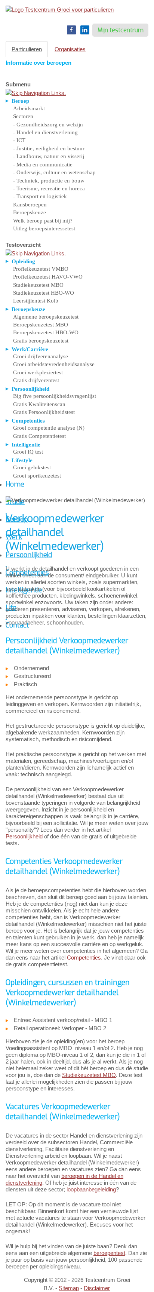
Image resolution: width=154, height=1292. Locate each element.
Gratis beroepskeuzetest (40, 341)
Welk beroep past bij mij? (43, 221)
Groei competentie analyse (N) (48, 428)
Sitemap (69, 1288)
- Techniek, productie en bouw (48, 181)
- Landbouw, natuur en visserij (48, 156)
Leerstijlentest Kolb (35, 301)
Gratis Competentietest (39, 436)
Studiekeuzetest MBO (38, 285)
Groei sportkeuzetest (37, 476)
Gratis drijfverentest (36, 380)
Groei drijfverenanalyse (40, 356)
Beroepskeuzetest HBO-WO (45, 332)
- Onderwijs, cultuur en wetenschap (54, 172)
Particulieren (27, 49)
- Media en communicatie (43, 165)
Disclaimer (97, 1288)
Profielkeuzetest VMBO (40, 269)
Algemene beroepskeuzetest (45, 317)
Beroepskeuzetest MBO (40, 325)
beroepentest (109, 1253)
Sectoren (23, 116)
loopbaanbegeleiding (91, 1189)
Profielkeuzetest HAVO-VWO (48, 277)
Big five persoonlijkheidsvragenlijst (54, 396)
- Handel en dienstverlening (45, 132)
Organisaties (70, 49)
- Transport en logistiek (40, 196)
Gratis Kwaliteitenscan (39, 404)
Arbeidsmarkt (29, 108)
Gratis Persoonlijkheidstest (44, 412)
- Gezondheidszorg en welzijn (48, 125)
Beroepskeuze (29, 212)
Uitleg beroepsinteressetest (44, 228)
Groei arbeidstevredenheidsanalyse (54, 364)
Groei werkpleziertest (38, 372)
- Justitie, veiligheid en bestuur (48, 148)
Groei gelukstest (32, 467)
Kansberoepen (30, 205)
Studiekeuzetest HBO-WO (43, 293)
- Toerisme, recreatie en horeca (49, 188)
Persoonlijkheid (24, 836)
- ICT (19, 140)
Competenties (84, 957)
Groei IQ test (28, 452)
